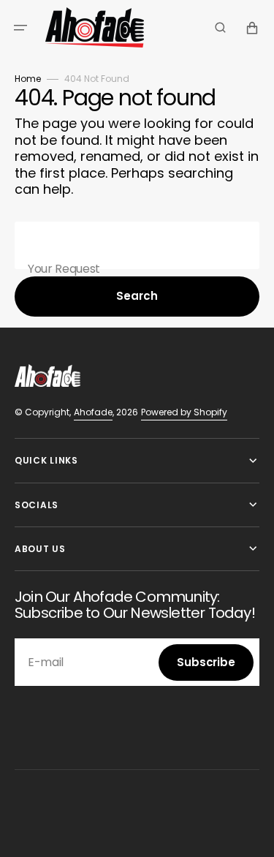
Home (28, 78)
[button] (20, 28)
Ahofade (93, 412)
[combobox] (137, 245)
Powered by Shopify (184, 412)
